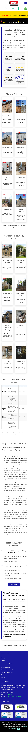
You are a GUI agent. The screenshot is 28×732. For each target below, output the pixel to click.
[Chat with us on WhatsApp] (25, 8)
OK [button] (18, 728)
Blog (2, 674)
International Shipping (6, 663)
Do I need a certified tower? (10, 561)
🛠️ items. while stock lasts (14, 15)
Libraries (3, 660)
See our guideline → (14, 227)
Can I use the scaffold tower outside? (13, 578)
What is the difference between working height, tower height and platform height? (15, 565)
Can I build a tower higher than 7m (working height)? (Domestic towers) (15, 557)
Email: (6, 694)
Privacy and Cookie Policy (7, 669)
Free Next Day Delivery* (7, 672)
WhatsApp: (11, 696)
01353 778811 (11, 552)
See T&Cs (19, 83)
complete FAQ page (21, 551)
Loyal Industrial (8, 458)
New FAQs (3, 677)
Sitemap (3, 658)
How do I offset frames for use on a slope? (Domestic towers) (15, 574)
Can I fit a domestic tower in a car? (12, 570)
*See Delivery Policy (8, 82)
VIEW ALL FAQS (14, 584)
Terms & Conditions (6, 667)
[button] (2, 3)
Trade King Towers (20, 458)
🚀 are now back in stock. (14, 21)
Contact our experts (18, 645)
